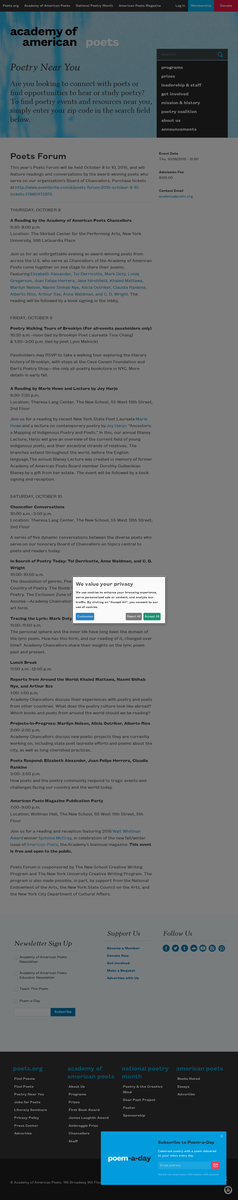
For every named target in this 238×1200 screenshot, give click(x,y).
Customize (85, 616)
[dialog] (119, 599)
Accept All (152, 616)
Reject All (133, 616)
